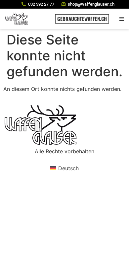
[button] (121, 19)
